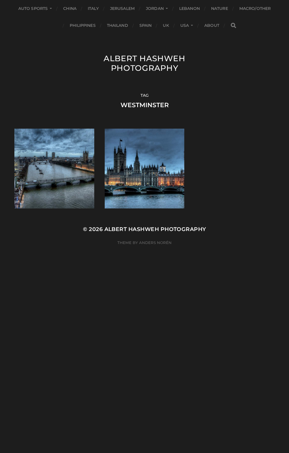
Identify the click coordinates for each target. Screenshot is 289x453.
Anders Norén (155, 242)
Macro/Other (255, 8)
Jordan (155, 8)
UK (166, 25)
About (211, 25)
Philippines (83, 25)
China (69, 8)
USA (184, 25)
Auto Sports (33, 8)
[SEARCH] (233, 25)
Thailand (117, 25)
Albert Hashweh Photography (144, 63)
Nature (219, 8)
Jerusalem (122, 8)
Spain (145, 25)
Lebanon (189, 8)
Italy (93, 8)
